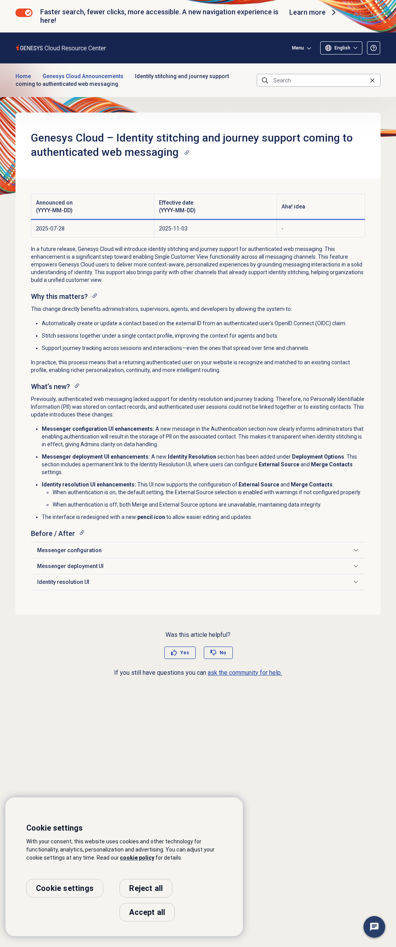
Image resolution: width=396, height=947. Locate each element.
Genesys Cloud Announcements (83, 76)
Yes (184, 652)
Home (23, 76)
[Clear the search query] (372, 80)
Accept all (147, 912)
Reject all (146, 888)
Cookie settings (65, 888)
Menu (298, 48)
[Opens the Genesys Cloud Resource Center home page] (61, 48)
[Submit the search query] (265, 80)
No (223, 652)
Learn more (307, 12)
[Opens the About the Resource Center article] (373, 48)
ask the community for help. (245, 672)
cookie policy (137, 858)
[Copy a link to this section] (186, 152)
